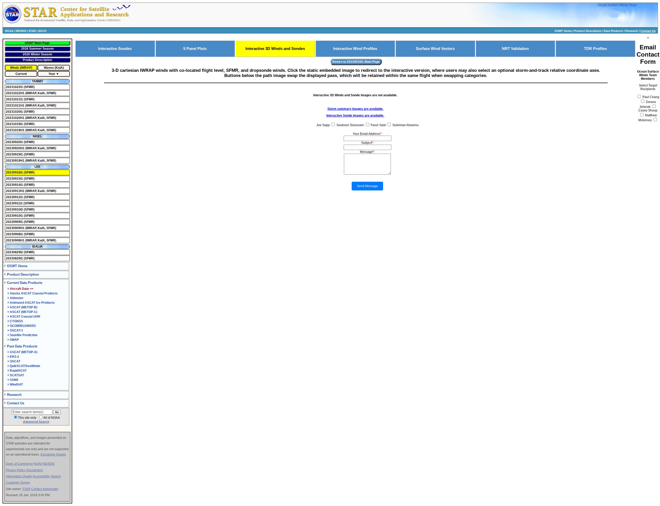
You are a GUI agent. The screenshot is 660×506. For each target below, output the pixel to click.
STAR (32, 30)
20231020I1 (15, 112)
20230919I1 (15, 154)
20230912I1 (15, 197)
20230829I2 (15, 252)
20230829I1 (15, 258)
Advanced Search (36, 422)
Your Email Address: (367, 134)
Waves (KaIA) (54, 67)
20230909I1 (15, 222)
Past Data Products (22, 346)
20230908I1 (15, 234)
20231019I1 (15, 124)
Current (21, 74)
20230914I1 (15, 185)
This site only (27, 418)
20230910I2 (15, 209)
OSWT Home (563, 30)
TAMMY (37, 81)
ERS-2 (14, 357)
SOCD (42, 30)
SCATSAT (17, 375)
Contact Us (648, 30)
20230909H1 (15, 228)
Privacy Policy (16, 470)
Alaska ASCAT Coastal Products (34, 293)
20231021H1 (15, 105)
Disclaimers (34, 470)
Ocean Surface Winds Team (617, 5)
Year (51, 74)
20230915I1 (15, 178)
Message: (367, 152)
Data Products (613, 30)
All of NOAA (51, 418)
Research (631, 30)
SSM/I (14, 380)
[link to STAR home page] (76, 22)
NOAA (9, 30)
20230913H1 (15, 191)
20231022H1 (15, 93)
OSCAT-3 (16, 330)
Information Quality (19, 476)
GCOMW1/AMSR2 (23, 326)
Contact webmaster (44, 489)
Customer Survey (18, 482)
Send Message (367, 186)
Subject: (367, 143)
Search (56, 476)
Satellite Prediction (23, 335)
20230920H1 (15, 148)
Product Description (587, 30)
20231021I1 (15, 99)
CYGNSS (16, 321)
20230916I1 (15, 172)
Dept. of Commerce (19, 464)
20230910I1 (15, 215)
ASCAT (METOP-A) (23, 352)
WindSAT (16, 384)
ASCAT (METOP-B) (23, 307)
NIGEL (37, 136)
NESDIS (21, 30)
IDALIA (37, 246)
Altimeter (16, 298)
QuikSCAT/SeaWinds (25, 366)
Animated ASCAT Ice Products (32, 302)
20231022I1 (15, 87)
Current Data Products (24, 283)
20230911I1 (14, 203)
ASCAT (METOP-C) (23, 312)
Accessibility (41, 476)
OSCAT (15, 361)
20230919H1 (15, 160)
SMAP (14, 340)
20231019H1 (15, 130)
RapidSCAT (18, 370)
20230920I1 (15, 142)
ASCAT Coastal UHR (25, 316)
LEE (37, 167)
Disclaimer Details (53, 454)
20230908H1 (15, 240)
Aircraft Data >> (21, 289)
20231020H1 (15, 118)
